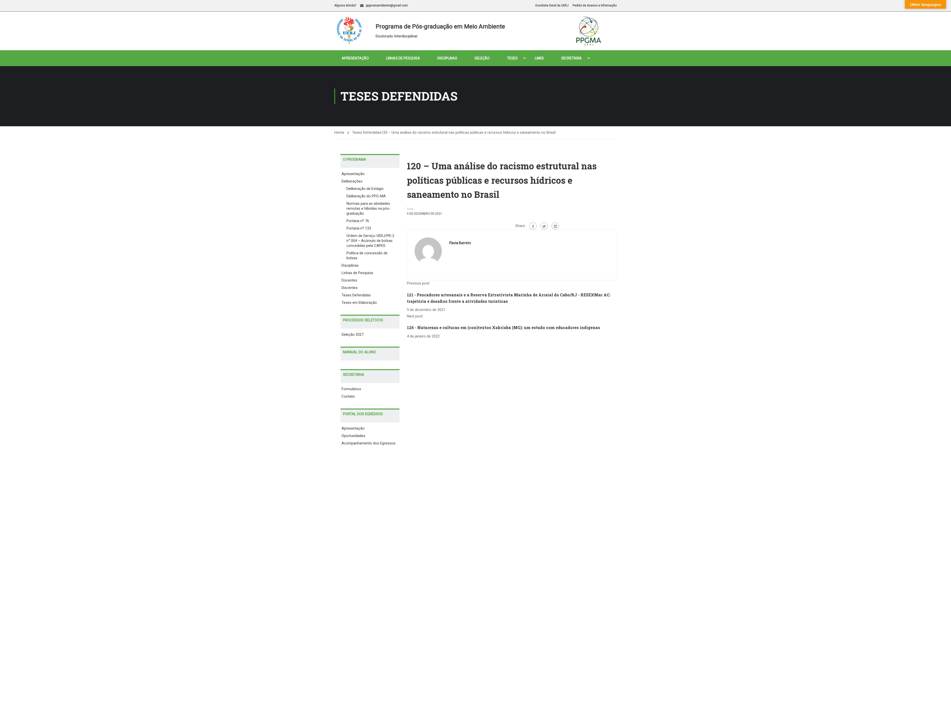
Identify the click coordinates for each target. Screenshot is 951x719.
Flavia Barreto (460, 243)
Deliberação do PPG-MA (366, 196)
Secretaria (571, 58)
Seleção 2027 (353, 334)
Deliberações (352, 181)
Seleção (482, 58)
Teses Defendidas (356, 295)
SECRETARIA (353, 374)
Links (539, 58)
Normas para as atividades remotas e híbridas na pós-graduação (368, 208)
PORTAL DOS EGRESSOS (363, 414)
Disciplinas (447, 58)
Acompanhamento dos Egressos (369, 443)
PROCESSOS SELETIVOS (363, 320)
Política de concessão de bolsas (367, 255)
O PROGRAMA (354, 159)
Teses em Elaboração (359, 302)
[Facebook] (533, 226)
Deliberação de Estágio (365, 188)
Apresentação (355, 58)
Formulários (351, 389)
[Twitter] (544, 226)
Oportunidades (353, 436)
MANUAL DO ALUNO (359, 352)
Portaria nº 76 (357, 221)
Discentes (350, 287)
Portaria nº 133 (358, 228)
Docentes (349, 280)
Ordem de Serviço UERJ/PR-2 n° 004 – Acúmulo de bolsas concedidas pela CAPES (370, 240)
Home (339, 132)
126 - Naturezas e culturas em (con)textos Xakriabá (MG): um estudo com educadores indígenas (503, 327)
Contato (348, 396)
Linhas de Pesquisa (403, 58)
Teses (512, 58)
